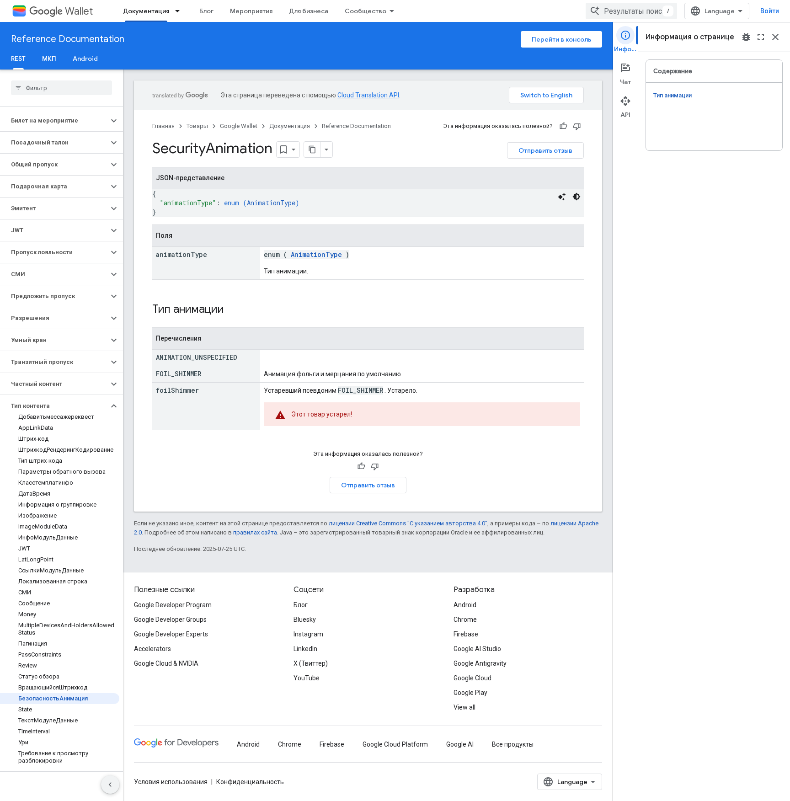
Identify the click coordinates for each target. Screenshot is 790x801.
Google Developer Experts (171, 634)
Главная (163, 126)
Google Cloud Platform (395, 744)
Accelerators (152, 648)
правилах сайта (255, 532)
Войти (769, 11)
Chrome (465, 619)
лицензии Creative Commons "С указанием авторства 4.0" (408, 523)
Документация (146, 11)
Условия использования (171, 781)
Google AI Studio (477, 648)
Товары (197, 126)
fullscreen (760, 37)
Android (85, 58)
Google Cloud (472, 678)
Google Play (470, 692)
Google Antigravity (480, 663)
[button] (54, 120)
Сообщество (365, 11)
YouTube (307, 678)
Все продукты (513, 744)
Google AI (460, 744)
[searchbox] (61, 87)
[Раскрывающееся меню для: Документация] (180, 11)
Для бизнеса (308, 11)
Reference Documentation (67, 39)
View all (464, 707)
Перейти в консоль (561, 39)
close (775, 37)
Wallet (79, 11)
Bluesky (305, 619)
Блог (206, 11)
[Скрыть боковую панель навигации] (110, 784)
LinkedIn (305, 648)
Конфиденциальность (250, 781)
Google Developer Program (173, 605)
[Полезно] (563, 126)
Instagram (308, 634)
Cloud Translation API (368, 95)
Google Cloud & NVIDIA (166, 663)
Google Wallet (238, 126)
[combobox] (631, 11)
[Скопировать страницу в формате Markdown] (312, 149)
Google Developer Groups (170, 619)
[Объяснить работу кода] (562, 196)
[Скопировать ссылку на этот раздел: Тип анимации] (236, 309)
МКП (49, 58)
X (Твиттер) (311, 663)
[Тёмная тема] (576, 196)
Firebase (466, 634)
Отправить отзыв (545, 150)
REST (18, 58)
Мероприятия (251, 11)
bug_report (746, 37)
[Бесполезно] (577, 126)
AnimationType (271, 202)
